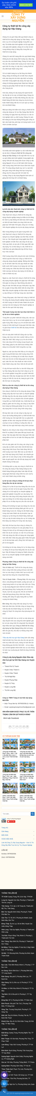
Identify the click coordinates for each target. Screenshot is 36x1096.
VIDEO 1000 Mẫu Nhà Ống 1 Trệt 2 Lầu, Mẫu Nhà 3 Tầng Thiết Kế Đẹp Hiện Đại (9, 798)
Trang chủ (4, 828)
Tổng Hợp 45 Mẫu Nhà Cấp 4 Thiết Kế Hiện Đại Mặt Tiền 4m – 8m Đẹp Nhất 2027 (27, 777)
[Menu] (2, 16)
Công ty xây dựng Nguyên (18, 17)
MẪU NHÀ (4, 835)
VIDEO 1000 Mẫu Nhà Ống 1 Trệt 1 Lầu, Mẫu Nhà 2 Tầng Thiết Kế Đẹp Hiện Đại (27, 798)
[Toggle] (34, 831)
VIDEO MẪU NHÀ (7, 839)
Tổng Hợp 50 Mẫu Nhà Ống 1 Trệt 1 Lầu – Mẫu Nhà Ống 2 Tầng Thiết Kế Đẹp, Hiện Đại (10, 777)
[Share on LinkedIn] (27, 726)
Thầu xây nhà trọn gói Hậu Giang (13, 638)
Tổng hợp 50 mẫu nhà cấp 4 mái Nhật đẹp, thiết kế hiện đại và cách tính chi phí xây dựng (27, 754)
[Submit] (33, 814)
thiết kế (13, 327)
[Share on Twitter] (17, 726)
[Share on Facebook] (13, 726)
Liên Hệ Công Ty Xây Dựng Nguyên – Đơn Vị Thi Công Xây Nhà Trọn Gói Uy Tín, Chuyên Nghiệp (17, 844)
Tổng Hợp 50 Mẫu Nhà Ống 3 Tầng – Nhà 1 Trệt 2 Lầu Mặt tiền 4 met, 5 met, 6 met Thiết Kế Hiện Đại (10, 755)
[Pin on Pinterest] (24, 726)
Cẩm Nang (4, 831)
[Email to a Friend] (20, 726)
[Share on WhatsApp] (10, 726)
